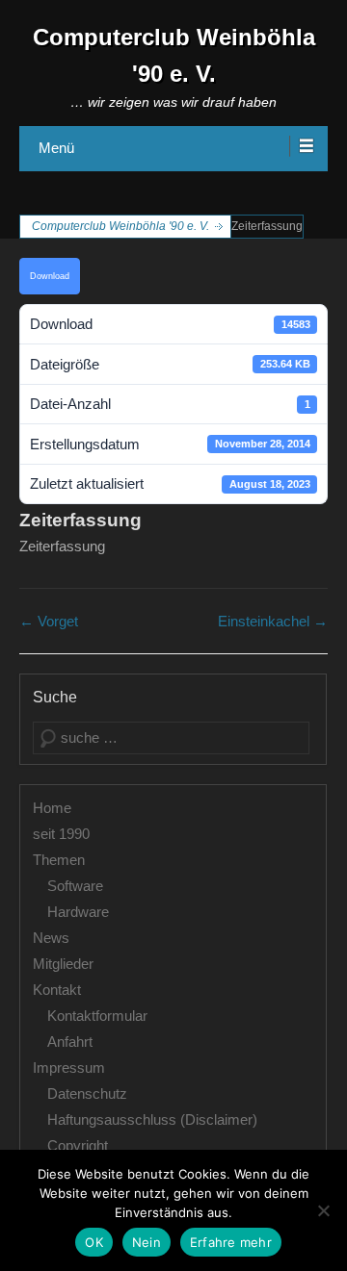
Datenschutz (87, 1093)
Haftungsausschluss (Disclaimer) (152, 1119)
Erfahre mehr (231, 1242)
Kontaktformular (97, 1015)
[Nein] (323, 1210)
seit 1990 (61, 834)
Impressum (69, 1067)
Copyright (77, 1145)
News (51, 937)
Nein (146, 1242)
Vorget (48, 621)
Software (75, 885)
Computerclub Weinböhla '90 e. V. (120, 226)
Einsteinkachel (273, 621)
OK (94, 1242)
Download (49, 276)
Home (52, 808)
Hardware (78, 911)
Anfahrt (70, 1041)
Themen (59, 860)
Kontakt (57, 989)
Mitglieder (63, 963)
